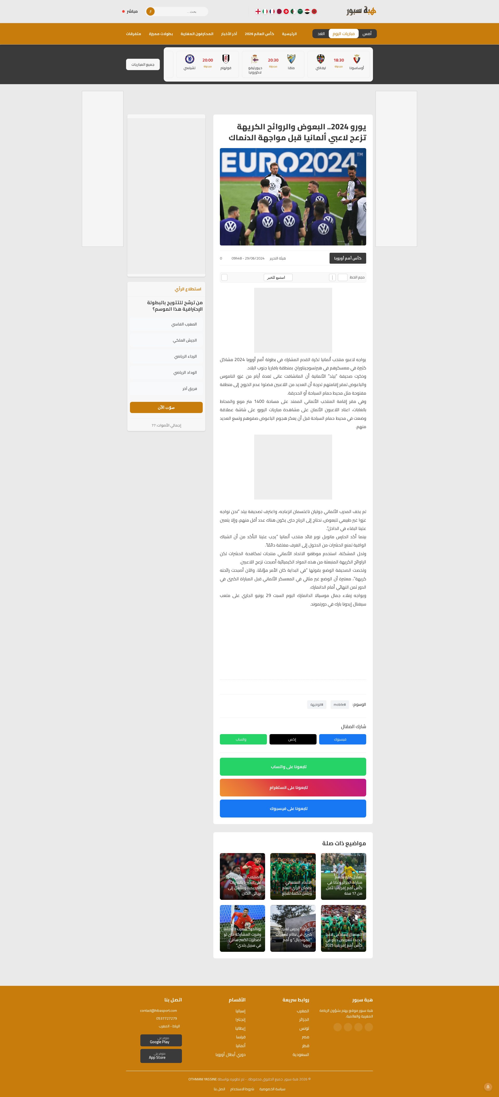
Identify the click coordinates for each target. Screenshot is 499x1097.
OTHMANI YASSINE (202, 1079)
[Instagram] (232, 11)
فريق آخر (190, 388)
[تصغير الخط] (342, 277)
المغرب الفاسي (184, 324)
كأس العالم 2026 (259, 33)
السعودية (301, 1054)
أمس (367, 33)
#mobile (340, 704)
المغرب (303, 1011)
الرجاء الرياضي (185, 356)
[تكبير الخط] (332, 277)
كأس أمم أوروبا (348, 258)
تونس (304, 1028)
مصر (305, 1037)
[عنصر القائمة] (314, 11)
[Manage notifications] (488, 1087)
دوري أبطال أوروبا (230, 1054)
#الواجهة (316, 704)
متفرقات (133, 33)
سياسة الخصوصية (272, 1089)
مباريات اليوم (344, 33)
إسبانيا (240, 1011)
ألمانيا (241, 1045)
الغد (321, 33)
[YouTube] (223, 11)
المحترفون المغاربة (197, 33)
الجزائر (304, 1019)
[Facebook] (240, 11)
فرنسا (241, 1037)
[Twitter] (358, 1027)
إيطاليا (240, 1028)
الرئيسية (289, 33)
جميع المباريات (143, 64)
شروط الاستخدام (242, 1089)
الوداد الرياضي (185, 372)
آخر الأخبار (229, 33)
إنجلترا (240, 1019)
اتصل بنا (219, 1089)
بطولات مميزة (161, 33)
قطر (305, 1045)
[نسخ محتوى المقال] (224, 277)
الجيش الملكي (185, 340)
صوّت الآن (166, 407)
